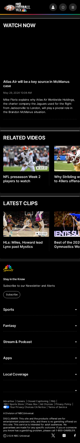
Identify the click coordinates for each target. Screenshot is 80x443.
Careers (20, 401)
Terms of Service (57, 407)
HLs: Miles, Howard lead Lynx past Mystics (23, 244)
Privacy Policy (63, 404)
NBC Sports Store (14, 404)
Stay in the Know (14, 279)
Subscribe (12, 294)
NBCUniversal (25, 413)
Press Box (32, 404)
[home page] (17, 7)
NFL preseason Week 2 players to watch (22, 179)
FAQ (53, 401)
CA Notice (40, 407)
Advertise (8, 401)
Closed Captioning (38, 401)
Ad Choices (46, 404)
